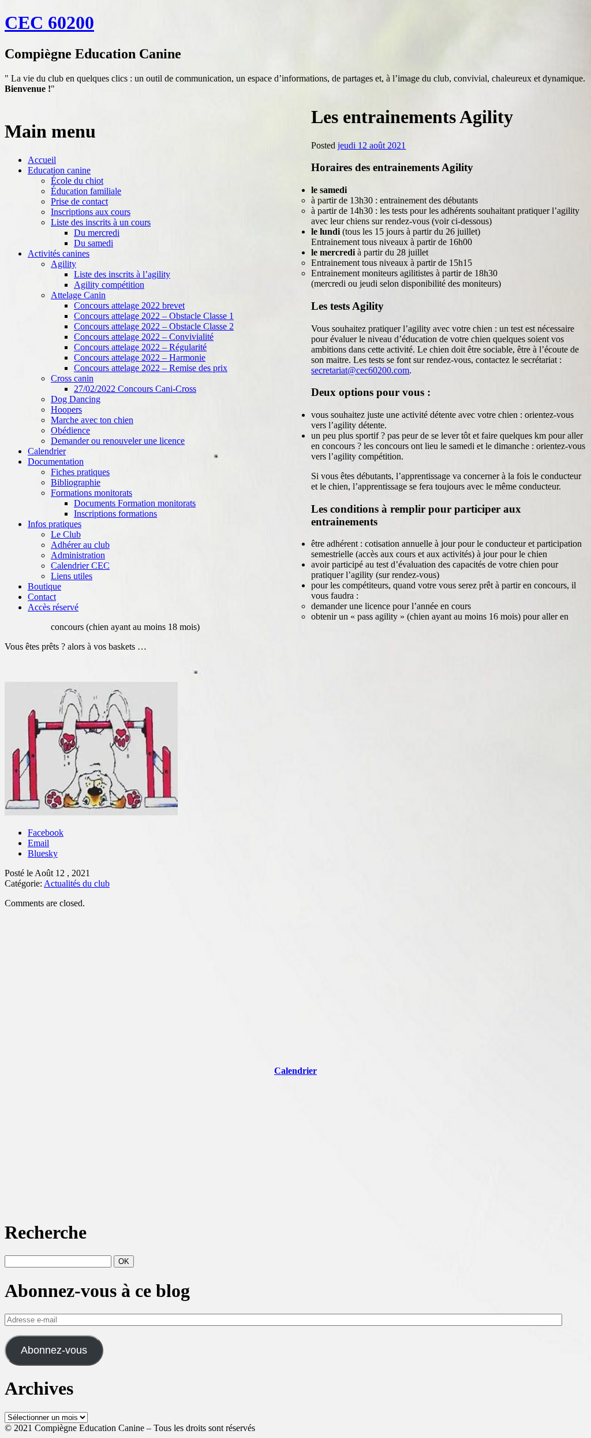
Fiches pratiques (80, 472)
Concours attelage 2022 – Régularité (140, 347)
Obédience (70, 430)
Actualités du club (77, 883)
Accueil (42, 160)
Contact (42, 597)
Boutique (44, 586)
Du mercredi (96, 233)
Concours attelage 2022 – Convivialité (144, 337)
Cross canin (72, 378)
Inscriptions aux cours (90, 212)
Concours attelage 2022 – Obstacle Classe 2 (154, 326)
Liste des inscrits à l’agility (122, 274)
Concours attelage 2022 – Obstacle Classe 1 (154, 316)
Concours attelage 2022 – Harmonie (139, 357)
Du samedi (93, 243)
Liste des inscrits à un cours (101, 222)
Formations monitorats (91, 493)
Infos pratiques (54, 524)
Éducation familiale (86, 191)
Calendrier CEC (80, 565)
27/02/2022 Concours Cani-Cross (135, 389)
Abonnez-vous (54, 1350)
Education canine (59, 170)
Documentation (56, 461)
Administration (78, 555)
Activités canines (58, 253)
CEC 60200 (49, 22)
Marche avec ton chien (92, 420)
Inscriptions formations (115, 513)
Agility (63, 264)
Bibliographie (75, 482)
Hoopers (66, 409)
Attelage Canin (78, 295)
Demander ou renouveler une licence (118, 441)
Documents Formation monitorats (135, 503)
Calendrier (47, 451)
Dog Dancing (75, 399)
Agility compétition (109, 285)
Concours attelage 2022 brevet (129, 305)
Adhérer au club (80, 545)
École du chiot (77, 181)
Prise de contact (79, 201)
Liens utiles (71, 576)
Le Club (66, 534)
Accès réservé (53, 607)
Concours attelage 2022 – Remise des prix (150, 368)
